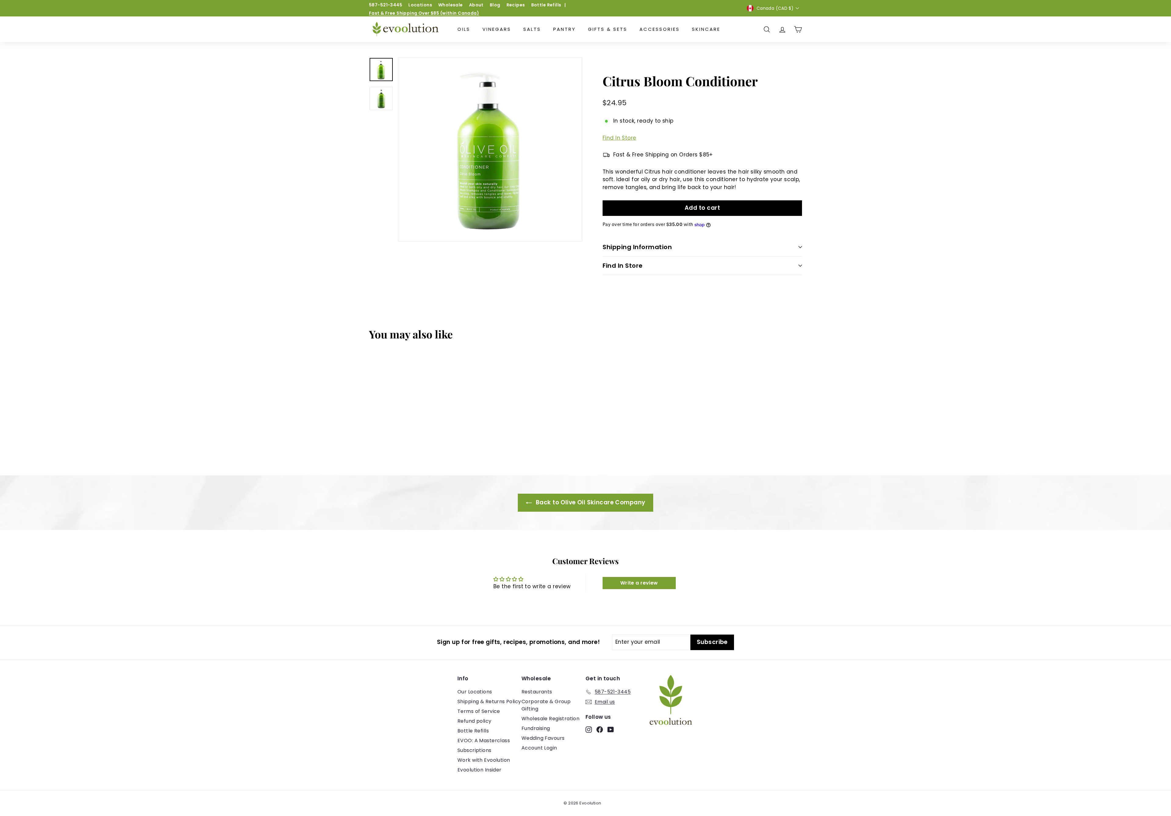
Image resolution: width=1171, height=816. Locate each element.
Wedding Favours (542, 738)
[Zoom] (490, 149)
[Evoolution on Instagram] (589, 729)
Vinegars (496, 29)
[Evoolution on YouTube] (610, 729)
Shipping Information (637, 247)
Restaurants (536, 691)
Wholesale (450, 5)
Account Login (539, 747)
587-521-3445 (385, 5)
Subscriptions (474, 750)
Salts (532, 29)
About (476, 5)
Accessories (659, 29)
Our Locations (474, 691)
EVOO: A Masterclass (483, 740)
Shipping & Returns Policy (489, 701)
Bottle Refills (546, 5)
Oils (463, 29)
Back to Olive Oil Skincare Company (590, 502)
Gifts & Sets (607, 29)
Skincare (706, 29)
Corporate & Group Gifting (546, 705)
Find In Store (619, 137)
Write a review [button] (639, 582)
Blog (495, 5)
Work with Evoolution (483, 760)
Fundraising (535, 728)
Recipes (516, 5)
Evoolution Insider (479, 769)
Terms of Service (478, 711)
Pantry (564, 29)
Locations (420, 5)
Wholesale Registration (550, 718)
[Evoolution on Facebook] (599, 729)
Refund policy (474, 721)
